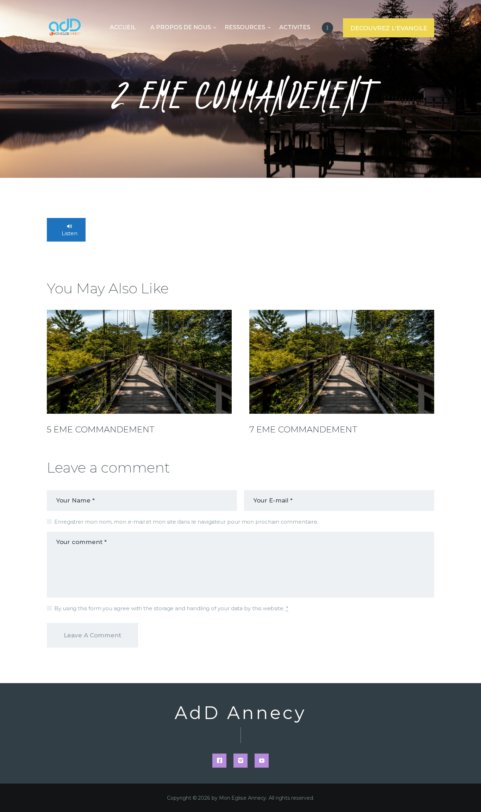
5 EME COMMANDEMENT (101, 429)
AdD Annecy (240, 713)
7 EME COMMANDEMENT (303, 429)
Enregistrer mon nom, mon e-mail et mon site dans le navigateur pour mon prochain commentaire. (186, 521)
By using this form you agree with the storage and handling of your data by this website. (171, 608)
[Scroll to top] (463, 795)
